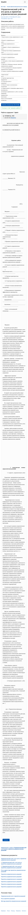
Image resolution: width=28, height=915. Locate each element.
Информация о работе (14, 849)
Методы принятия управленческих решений (13, 901)
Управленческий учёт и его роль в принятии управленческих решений (13, 859)
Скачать (13, 117)
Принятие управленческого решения (11, 879)
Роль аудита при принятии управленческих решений (13, 871)
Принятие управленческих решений (11, 874)
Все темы (3, 6)
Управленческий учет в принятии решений (13, 896)
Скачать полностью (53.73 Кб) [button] (10, 104)
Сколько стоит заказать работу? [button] (11, 108)
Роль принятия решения (8, 898)
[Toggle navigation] (25, 2)
